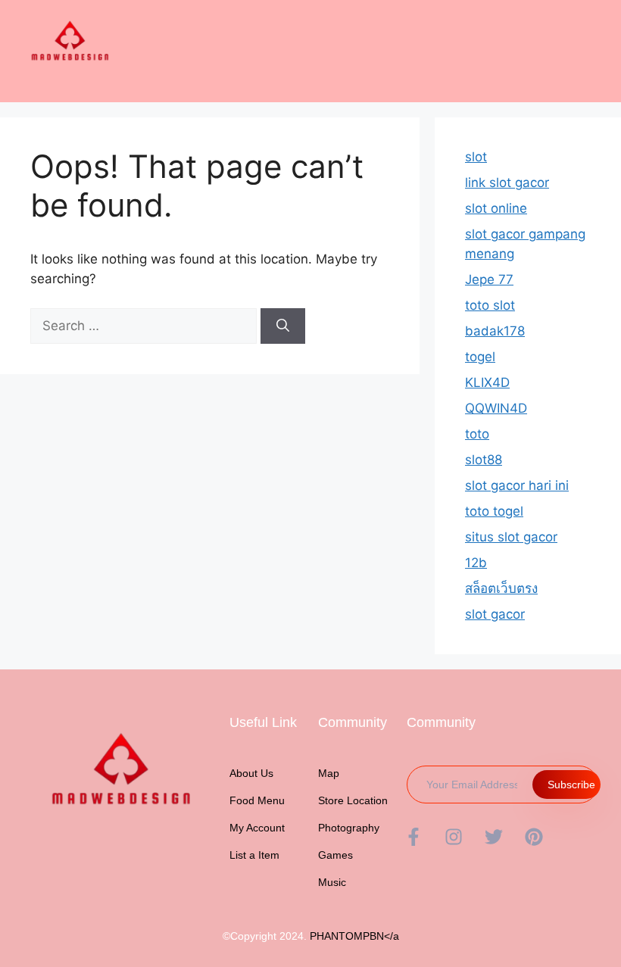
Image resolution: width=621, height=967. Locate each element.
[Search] (283, 326)
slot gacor (495, 614)
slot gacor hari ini (517, 485)
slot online (496, 208)
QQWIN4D (496, 408)
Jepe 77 (489, 279)
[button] (598, 23)
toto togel (494, 511)
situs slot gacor (511, 536)
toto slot (490, 305)
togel (480, 356)
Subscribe (571, 784)
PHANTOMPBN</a (354, 936)
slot (476, 156)
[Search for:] (145, 325)
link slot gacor (507, 182)
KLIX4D (487, 382)
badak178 (495, 330)
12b (476, 562)
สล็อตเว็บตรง (501, 588)
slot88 (483, 459)
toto (477, 433)
